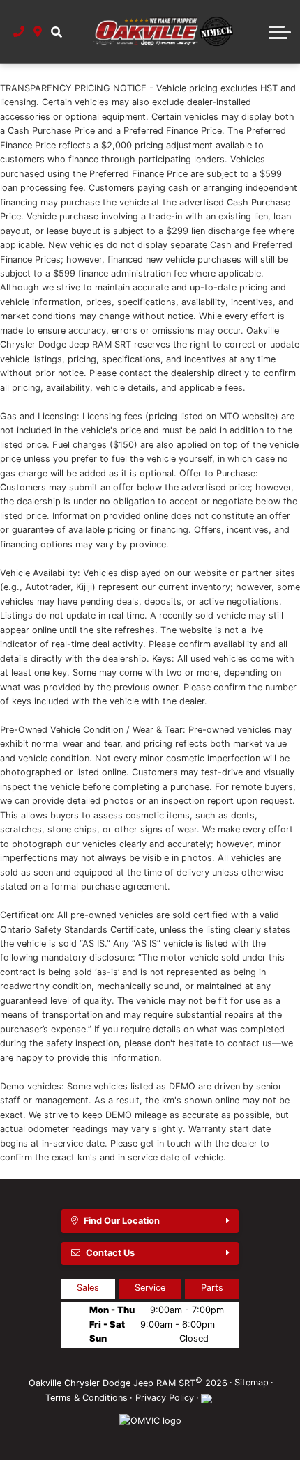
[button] (56, 31)
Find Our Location (122, 1221)
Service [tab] (150, 1287)
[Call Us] (19, 31)
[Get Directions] (38, 31)
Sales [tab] (88, 1287)
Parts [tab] (212, 1287)
